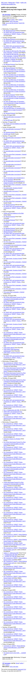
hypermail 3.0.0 (22, 669)
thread (8, 19)
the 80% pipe (7, 134)
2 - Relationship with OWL (10, 554)
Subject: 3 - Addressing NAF (11, 553)
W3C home (4, 2)
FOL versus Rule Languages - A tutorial (14, 292)
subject (20, 19)
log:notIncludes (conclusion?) (11, 191)
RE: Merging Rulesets (9, 30)
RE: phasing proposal (9, 132)
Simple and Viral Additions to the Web (14, 213)
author (13, 19)
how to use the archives (12, 23)
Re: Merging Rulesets (9, 39)
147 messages (6, 14)
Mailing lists (11, 2)
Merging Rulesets (8, 231)
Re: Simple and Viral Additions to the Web (15, 123)
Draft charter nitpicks (9, 347)
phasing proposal (8, 317)
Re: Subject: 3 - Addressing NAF (12, 61)
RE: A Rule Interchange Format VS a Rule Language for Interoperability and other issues (15, 299)
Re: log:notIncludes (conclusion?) (12, 129)
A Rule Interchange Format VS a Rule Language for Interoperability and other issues (14, 484)
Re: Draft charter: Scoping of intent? (13, 188)
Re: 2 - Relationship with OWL (11, 410)
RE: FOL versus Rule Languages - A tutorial (15, 285)
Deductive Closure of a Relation (12, 438)
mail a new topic (14, 21)
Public (17, 2)
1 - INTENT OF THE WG (10, 556)
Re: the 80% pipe (8, 106)
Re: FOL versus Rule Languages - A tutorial (15, 154)
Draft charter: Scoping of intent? (12, 352)
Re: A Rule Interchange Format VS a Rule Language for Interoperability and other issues (15, 339)
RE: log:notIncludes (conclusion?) (12, 117)
